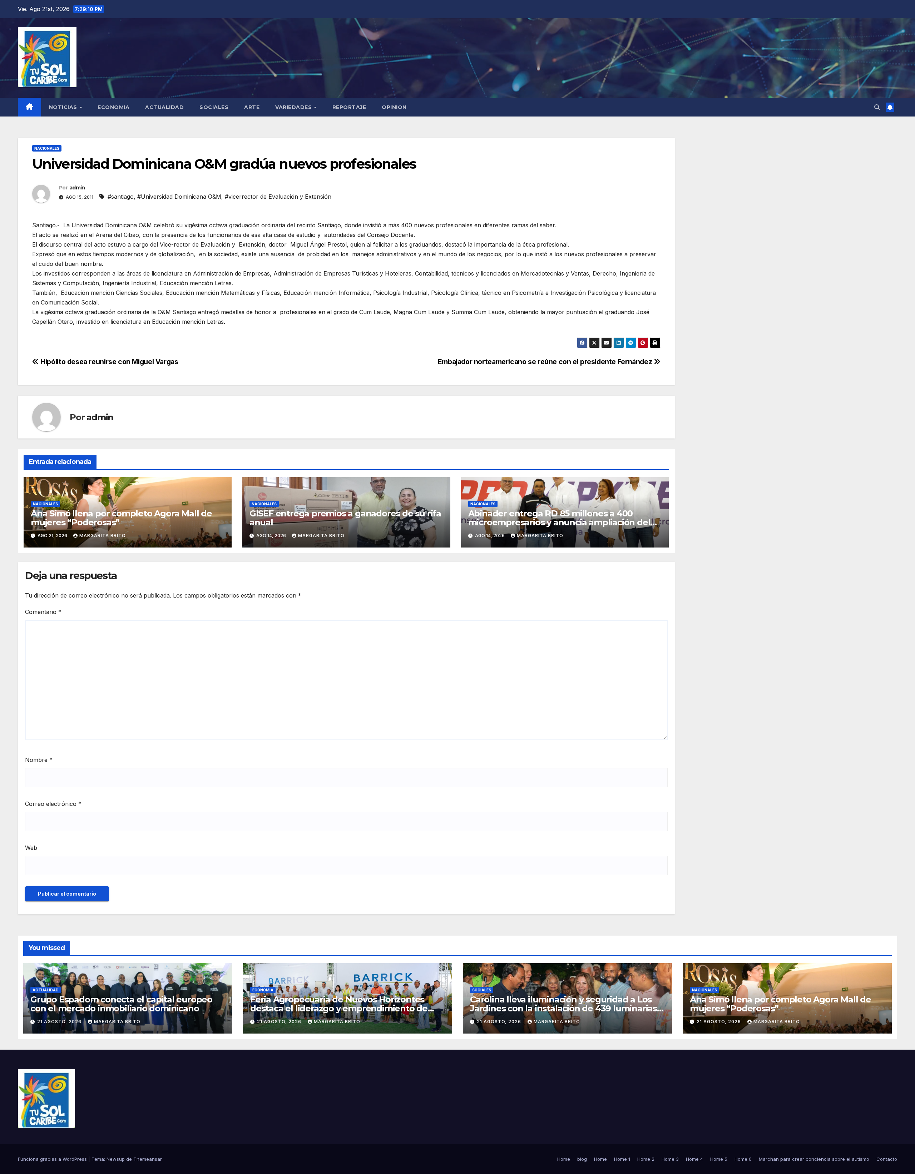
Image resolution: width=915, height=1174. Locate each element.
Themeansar (147, 1159)
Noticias (64, 107)
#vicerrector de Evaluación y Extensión (278, 196)
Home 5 (718, 1159)
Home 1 (622, 1159)
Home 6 (743, 1159)
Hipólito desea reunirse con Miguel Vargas (108, 361)
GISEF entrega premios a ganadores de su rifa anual (345, 517)
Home (563, 1159)
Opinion (394, 107)
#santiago (121, 196)
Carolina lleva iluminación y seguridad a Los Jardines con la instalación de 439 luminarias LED (563, 1008)
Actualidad (164, 107)
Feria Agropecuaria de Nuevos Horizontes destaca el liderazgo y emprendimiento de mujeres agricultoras (338, 1008)
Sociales (213, 107)
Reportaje (349, 107)
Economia (113, 107)
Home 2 (645, 1159)
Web (31, 847)
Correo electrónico (53, 803)
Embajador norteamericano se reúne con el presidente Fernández (546, 361)
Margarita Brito (102, 535)
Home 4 (694, 1159)
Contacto (886, 1159)
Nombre (39, 759)
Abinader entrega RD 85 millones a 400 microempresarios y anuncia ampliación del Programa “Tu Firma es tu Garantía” (559, 522)
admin (77, 187)
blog (582, 1159)
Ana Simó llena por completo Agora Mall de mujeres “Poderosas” (121, 517)
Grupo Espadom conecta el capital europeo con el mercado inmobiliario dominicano (121, 1004)
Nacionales (46, 148)
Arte (251, 107)
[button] (877, 107)
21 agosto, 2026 (60, 1021)
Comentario (43, 611)
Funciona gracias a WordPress (53, 1159)
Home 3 (670, 1159)
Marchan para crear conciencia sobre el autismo (814, 1159)
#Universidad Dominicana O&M (179, 196)
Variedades (294, 107)
